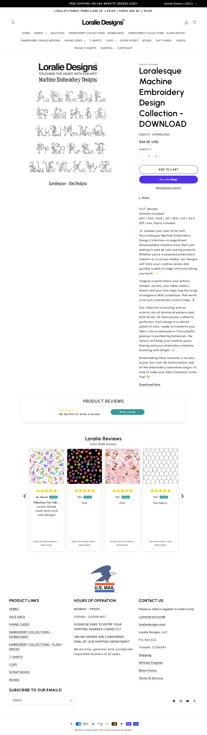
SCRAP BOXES (19, 672)
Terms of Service (151, 678)
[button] (13, 22)
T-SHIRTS (16, 657)
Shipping (145, 655)
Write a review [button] (127, 412)
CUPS (13, 664)
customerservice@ (152, 616)
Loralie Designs (91, 730)
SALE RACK (17, 616)
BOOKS (14, 679)
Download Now (149, 384)
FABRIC (14, 609)
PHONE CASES (19, 624)
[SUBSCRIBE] (71, 700)
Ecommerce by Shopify (120, 730)
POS (101, 730)
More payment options (168, 187)
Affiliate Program (151, 662)
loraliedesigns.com (152, 624)
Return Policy (148, 670)
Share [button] (145, 197)
